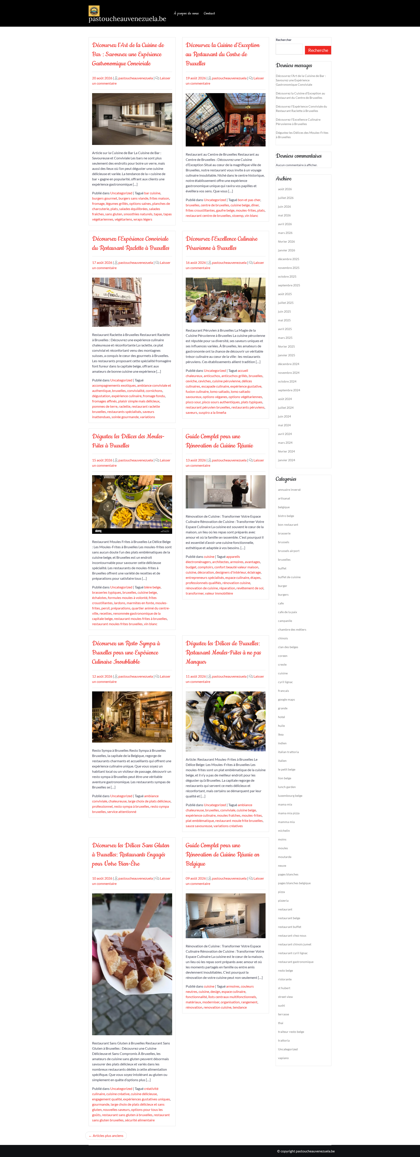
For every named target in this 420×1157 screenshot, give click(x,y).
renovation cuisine (217, 1007)
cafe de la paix (287, 612)
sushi (281, 1005)
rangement (249, 1002)
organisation (230, 1002)
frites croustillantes (200, 210)
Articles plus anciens (108, 1135)
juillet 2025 (286, 302)
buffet (282, 568)
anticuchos (212, 376)
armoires (236, 562)
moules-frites (246, 210)
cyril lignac (285, 682)
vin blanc (251, 215)
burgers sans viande (133, 198)
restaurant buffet (289, 927)
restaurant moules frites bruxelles (117, 624)
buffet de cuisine (289, 577)
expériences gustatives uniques (146, 1099)
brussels (283, 542)
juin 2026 (284, 206)
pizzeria (283, 900)
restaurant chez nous (292, 935)
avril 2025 (285, 329)
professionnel (102, 806)
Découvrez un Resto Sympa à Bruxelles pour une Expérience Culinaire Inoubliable (126, 652)
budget (191, 567)
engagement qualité (107, 1099)
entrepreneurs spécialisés (205, 577)
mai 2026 (284, 215)
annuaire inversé (289, 489)
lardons (119, 603)
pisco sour (193, 402)
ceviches (204, 381)
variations (147, 417)
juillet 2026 (286, 198)
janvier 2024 (286, 460)
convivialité (135, 390)
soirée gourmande (125, 417)
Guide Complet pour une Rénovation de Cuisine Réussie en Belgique (222, 854)
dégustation (101, 396)
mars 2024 (285, 442)
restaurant (285, 909)
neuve (282, 865)
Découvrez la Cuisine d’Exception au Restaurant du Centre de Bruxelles (223, 54)
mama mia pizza (288, 813)
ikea (281, 734)
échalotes (99, 597)
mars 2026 (285, 233)
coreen (282, 656)
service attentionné (121, 811)
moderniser (210, 1002)
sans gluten (113, 214)
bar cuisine (152, 193)
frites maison (159, 198)
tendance (240, 1007)
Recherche (318, 50)
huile (281, 725)
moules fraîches (228, 815)
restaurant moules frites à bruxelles (140, 618)
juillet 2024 (286, 407)
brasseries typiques (106, 592)
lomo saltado (219, 391)
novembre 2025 (288, 268)
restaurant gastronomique (295, 962)
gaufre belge (225, 210)
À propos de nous (186, 13)
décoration (206, 572)
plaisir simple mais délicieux (138, 401)
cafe (281, 603)
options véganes (215, 397)
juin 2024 (284, 416)
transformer (195, 593)
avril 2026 (285, 224)
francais (283, 690)
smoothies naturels (138, 214)
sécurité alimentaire (140, 1120)
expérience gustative (245, 386)
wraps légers (142, 219)
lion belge (284, 778)
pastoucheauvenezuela (135, 78)
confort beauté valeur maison (236, 567)
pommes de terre (104, 406)
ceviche (191, 381)
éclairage (254, 572)
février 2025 (286, 346)
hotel (281, 717)
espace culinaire (237, 577)
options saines (140, 203)
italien (282, 760)
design (215, 991)
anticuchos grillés (234, 376)
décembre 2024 (288, 364)
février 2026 (286, 241)
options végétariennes (245, 397)
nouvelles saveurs (116, 1109)
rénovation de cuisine (202, 588)
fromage (98, 203)
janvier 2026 (286, 250)
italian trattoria (288, 752)
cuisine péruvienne (226, 381)
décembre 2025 (288, 259)
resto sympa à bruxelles (131, 806)
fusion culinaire (197, 391)
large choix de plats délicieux (149, 801)
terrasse (283, 1014)
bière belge (152, 587)
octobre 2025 (287, 276)
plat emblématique (200, 820)
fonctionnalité (196, 997)
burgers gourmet (104, 198)
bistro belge (286, 516)
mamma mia (286, 822)
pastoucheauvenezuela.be (127, 18)
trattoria (284, 1040)
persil (105, 608)
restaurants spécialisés (124, 411)
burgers (283, 594)
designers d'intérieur (230, 572)
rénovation (194, 1007)
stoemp (237, 215)
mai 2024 (284, 425)
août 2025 (285, 294)
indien (282, 743)
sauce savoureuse (199, 826)
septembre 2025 (289, 285)
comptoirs (205, 567)
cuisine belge (240, 205)
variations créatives (228, 826)
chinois (283, 638)
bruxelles (193, 205)
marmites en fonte (140, 603)
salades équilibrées (133, 209)
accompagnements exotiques (114, 385)
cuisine (209, 556)
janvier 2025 (286, 355)
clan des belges (288, 647)
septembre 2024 (289, 390)
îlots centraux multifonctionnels (232, 997)
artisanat (284, 498)
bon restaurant (288, 524)
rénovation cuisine (236, 583)
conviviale (227, 810)
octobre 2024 (287, 381)
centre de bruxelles (215, 205)
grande (282, 708)
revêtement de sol (249, 588)
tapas (158, 214)
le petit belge (286, 769)
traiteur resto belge (291, 1031)
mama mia (285, 804)
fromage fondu (154, 396)
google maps (286, 699)
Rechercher (284, 40)
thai (280, 1023)
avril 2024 (285, 434)
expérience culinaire (127, 396)
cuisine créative (118, 1094)
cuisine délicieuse (144, 1094)
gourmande (100, 1104)
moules (283, 848)
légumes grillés (117, 203)
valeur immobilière (219, 593)
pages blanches (288, 874)
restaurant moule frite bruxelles (239, 820)
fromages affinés (104, 401)
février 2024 (286, 451)
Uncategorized (121, 193)
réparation (227, 588)
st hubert (284, 988)
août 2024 (285, 399)
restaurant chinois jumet (294, 944)
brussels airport (288, 551)
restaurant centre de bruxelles (208, 215)
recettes (106, 613)
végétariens (123, 219)
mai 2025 (284, 320)
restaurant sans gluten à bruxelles (127, 1115)
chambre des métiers (292, 629)
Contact (209, 13)
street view (285, 997)
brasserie (284, 533)
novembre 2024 (288, 372)
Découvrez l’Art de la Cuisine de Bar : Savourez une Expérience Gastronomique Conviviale (128, 54)
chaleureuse (117, 801)
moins (282, 839)
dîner (255, 205)
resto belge (285, 970)
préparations (120, 608)
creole (282, 664)
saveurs (191, 412)
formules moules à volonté (127, 597)
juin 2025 (284, 311)
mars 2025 (285, 337)
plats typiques (251, 402)
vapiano (283, 1058)
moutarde (284, 857)
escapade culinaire (215, 386)
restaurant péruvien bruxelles (208, 407)
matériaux (193, 1002)
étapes (255, 577)
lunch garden (287, 787)
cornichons (154, 390)
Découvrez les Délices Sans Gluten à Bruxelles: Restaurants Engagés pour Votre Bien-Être (130, 854)
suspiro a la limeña (212, 412)
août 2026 (285, 189)
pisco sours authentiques (221, 402)
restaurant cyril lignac (293, 953)
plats (114, 209)
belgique (284, 507)
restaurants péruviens (247, 407)
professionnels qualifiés (203, 583)
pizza (281, 892)
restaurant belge (289, 918)
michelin (284, 830)
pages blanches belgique (294, 883)
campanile (285, 621)
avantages (252, 562)
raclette (124, 406)
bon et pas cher (249, 200)
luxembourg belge (290, 795)
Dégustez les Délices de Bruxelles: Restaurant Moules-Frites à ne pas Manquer (223, 652)
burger (282, 586)
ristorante (285, 979)
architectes (220, 562)
